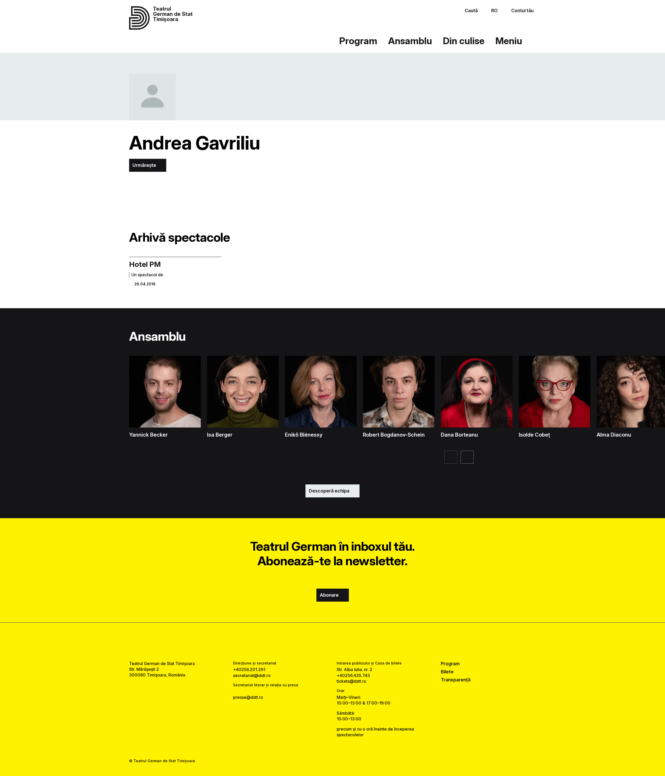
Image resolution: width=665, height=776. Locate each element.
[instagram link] (332, 641)
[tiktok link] (348, 641)
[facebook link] (316, 641)
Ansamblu (410, 41)
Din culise (463, 41)
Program (358, 41)
